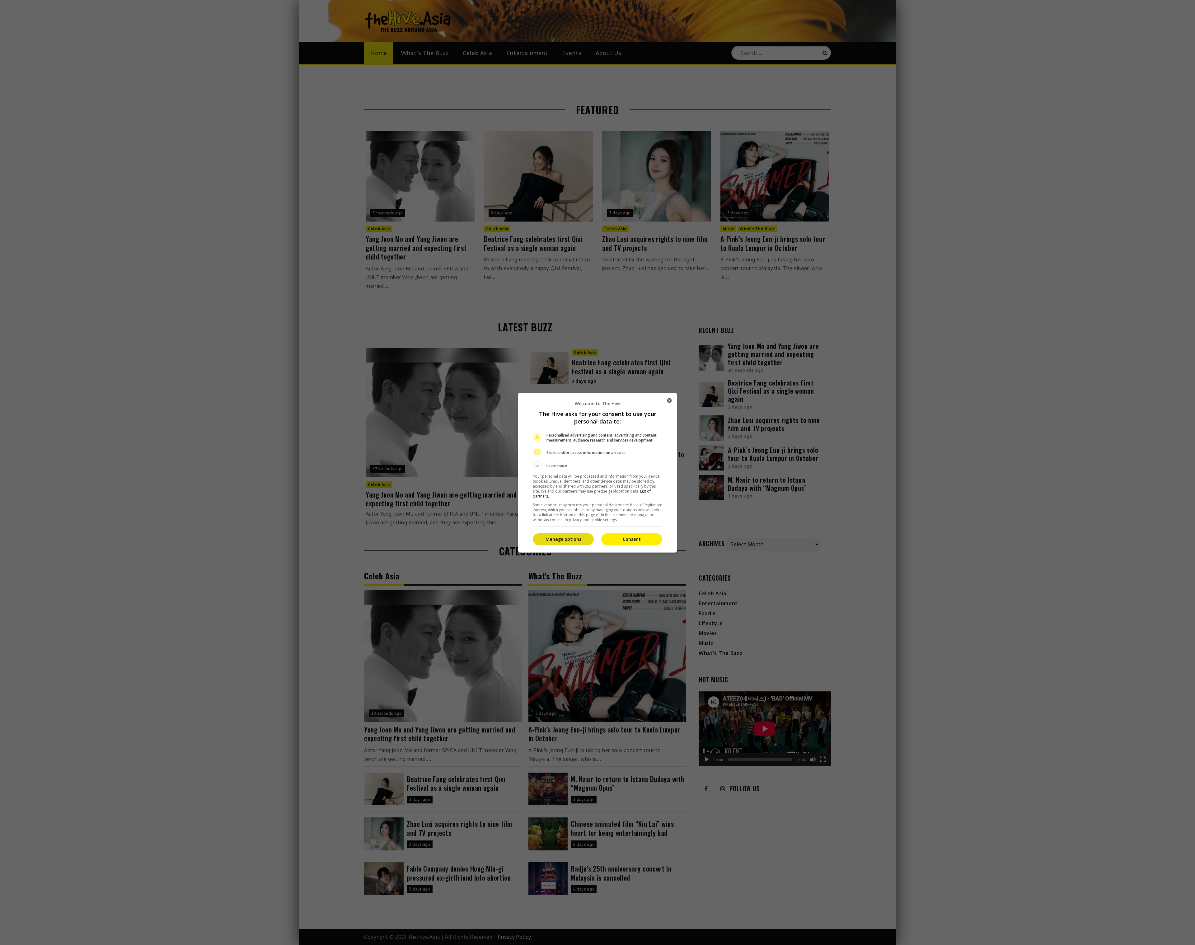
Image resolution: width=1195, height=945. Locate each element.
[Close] (669, 400)
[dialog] (597, 473)
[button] (597, 465)
